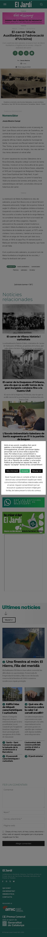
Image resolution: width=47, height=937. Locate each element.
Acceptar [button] (25, 471)
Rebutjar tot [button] (36, 471)
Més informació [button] (12, 471)
